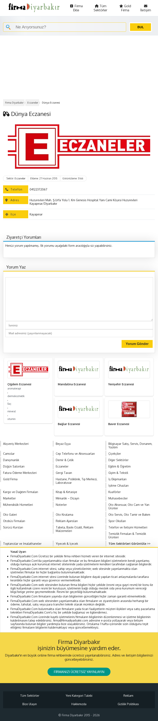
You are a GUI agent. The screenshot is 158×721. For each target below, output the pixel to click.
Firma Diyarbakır (14, 102)
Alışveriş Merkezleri (16, 443)
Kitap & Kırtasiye (66, 492)
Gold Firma (126, 8)
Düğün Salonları (13, 466)
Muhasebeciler (118, 498)
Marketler (9, 498)
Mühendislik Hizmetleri (18, 504)
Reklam (128, 695)
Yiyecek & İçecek (67, 543)
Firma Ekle (78, 8)
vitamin (11, 419)
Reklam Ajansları (67, 521)
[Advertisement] (79, 66)
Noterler (61, 504)
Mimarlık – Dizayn (67, 498)
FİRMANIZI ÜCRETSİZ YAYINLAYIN (79, 672)
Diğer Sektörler (118, 460)
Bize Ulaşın (29, 704)
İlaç (9, 403)
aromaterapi (14, 388)
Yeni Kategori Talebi (79, 695)
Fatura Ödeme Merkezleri (20, 472)
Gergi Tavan (64, 472)
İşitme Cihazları (118, 485)
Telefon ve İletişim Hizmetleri (127, 527)
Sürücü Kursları (13, 527)
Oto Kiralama (64, 514)
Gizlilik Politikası (128, 704)
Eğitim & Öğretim (119, 466)
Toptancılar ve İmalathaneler (22, 543)
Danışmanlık (11, 460)
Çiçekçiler (114, 453)
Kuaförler (114, 492)
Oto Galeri (10, 514)
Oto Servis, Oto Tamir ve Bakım (129, 514)
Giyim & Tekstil (118, 472)
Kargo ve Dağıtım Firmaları (20, 492)
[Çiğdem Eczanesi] (28, 369)
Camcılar (9, 453)
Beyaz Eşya (63, 443)
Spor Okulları (117, 521)
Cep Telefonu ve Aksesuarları (75, 453)
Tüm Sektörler (100, 8)
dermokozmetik (15, 396)
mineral (11, 411)
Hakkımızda (78, 704)
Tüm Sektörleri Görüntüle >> (129, 543)
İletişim (145, 10)
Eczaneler (32, 102)
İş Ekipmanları (117, 479)
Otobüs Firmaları (14, 521)
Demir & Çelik (65, 460)
